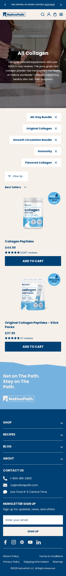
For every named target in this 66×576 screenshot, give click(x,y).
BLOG (7, 446)
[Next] (61, 5)
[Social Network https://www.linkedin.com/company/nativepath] (38, 542)
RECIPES (9, 434)
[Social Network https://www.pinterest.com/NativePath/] (22, 542)
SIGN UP (33, 531)
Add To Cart (33, 261)
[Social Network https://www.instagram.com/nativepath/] (13, 542)
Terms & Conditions (51, 556)
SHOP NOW (25, 4)
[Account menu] (49, 14)
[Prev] (5, 5)
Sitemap (58, 562)
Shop (7, 422)
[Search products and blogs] (43, 14)
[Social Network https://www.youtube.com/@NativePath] (30, 542)
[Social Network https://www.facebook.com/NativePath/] (5, 542)
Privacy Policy (11, 562)
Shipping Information (36, 562)
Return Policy (11, 556)
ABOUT (8, 458)
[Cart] (55, 14)
